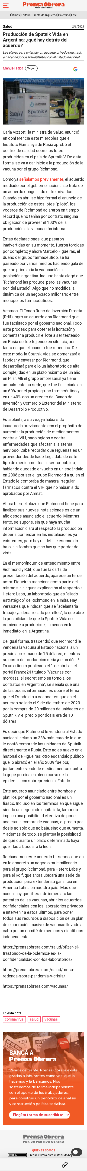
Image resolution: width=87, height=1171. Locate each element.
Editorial (26, 15)
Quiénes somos (43, 1150)
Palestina (64, 15)
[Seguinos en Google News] (74, 69)
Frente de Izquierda (44, 15)
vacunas (51, 1019)
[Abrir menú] (6, 5)
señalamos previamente (41, 179)
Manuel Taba (13, 68)
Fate (74, 15)
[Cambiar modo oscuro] (76, 1152)
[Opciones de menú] (44, 1161)
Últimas (15, 15)
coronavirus (14, 1019)
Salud (7, 26)
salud (34, 1019)
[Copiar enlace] (64, 1164)
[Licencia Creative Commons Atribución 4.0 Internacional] (17, 1155)
